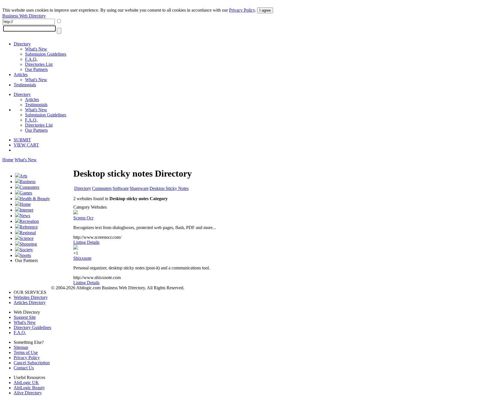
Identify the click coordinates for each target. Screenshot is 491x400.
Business (28, 181)
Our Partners (36, 69)
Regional (28, 232)
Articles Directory (30, 302)
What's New (36, 49)
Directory (22, 43)
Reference (29, 227)
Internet (26, 210)
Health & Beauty (35, 198)
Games (26, 192)
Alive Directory (28, 392)
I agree (265, 10)
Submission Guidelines (45, 54)
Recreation (29, 221)
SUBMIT (22, 139)
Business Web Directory (24, 15)
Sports (25, 255)
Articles (21, 74)
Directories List (39, 64)
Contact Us (24, 367)
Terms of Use (26, 352)
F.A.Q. (31, 59)
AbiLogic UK (26, 382)
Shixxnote (82, 258)
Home (7, 159)
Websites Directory (31, 297)
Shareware (139, 188)
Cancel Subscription (32, 362)
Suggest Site (25, 317)
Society (26, 249)
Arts (23, 175)
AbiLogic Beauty (29, 387)
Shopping (28, 244)
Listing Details (86, 242)
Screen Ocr (83, 217)
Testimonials (25, 84)
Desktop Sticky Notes (169, 188)
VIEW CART (26, 145)
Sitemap (21, 347)
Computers (29, 187)
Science (27, 238)
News (25, 215)
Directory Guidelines (32, 327)
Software (121, 188)
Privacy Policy (242, 10)
